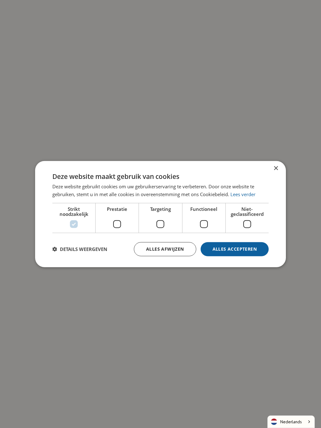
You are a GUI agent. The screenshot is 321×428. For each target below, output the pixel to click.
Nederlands (291, 422)
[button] (79, 249)
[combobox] (291, 421)
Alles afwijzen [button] (165, 249)
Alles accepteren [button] (235, 249)
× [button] (275, 168)
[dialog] (160, 214)
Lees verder (242, 194)
